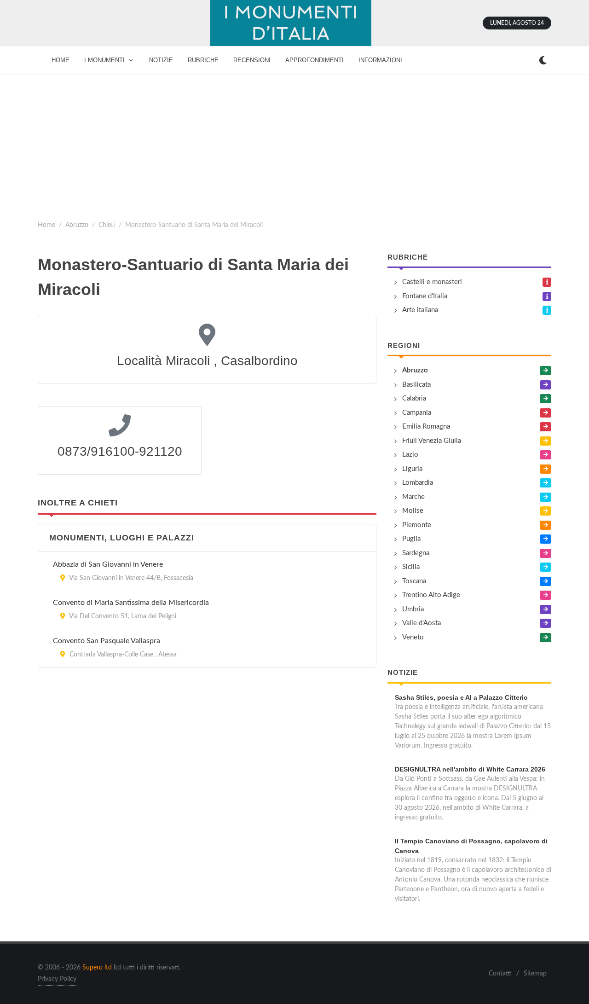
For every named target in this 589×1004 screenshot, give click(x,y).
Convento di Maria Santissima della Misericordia (131, 602)
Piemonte (416, 525)
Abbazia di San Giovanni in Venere (108, 564)
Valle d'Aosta (421, 623)
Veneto (413, 637)
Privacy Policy (57, 979)
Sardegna (415, 553)
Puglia (411, 538)
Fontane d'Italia (424, 296)
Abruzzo (76, 224)
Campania (416, 412)
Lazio (410, 454)
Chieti (106, 224)
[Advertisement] (294, 143)
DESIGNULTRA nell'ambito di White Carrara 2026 (470, 769)
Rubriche (407, 257)
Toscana (414, 581)
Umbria (413, 609)
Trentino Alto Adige (431, 595)
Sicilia (411, 566)
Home (46, 224)
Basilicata (416, 384)
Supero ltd (97, 967)
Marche (413, 496)
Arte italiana (420, 310)
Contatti (500, 973)
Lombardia (417, 482)
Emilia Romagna (426, 426)
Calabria (414, 398)
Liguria (412, 468)
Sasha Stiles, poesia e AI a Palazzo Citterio (461, 697)
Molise (412, 510)
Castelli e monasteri (432, 282)
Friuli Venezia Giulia (431, 440)
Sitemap (535, 973)
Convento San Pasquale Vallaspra (106, 640)
